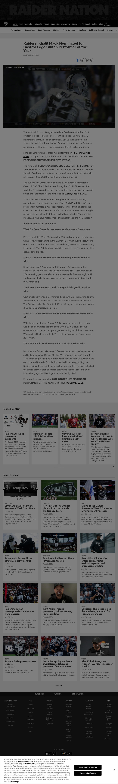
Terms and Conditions (25, 761)
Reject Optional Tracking (88, 767)
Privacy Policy (30, 764)
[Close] (114, 769)
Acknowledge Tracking (88, 773)
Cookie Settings (13, 782)
